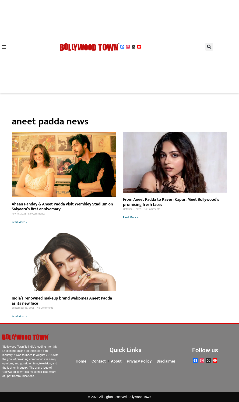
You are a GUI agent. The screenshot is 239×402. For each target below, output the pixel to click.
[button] (4, 47)
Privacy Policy (139, 361)
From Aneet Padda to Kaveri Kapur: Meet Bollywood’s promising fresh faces (171, 202)
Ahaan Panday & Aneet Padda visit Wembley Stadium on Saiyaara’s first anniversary (62, 207)
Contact (98, 361)
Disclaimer (166, 361)
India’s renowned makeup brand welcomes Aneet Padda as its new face (62, 301)
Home (81, 361)
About (116, 361)
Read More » (19, 222)
